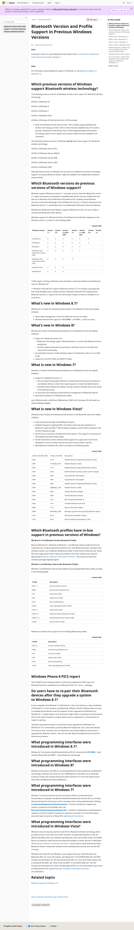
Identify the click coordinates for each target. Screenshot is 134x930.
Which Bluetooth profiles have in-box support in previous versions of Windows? (119, 49)
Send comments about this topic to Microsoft (49, 897)
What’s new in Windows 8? (118, 39)
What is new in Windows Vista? (119, 45)
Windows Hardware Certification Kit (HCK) (57, 557)
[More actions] (101, 19)
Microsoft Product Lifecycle (65, 9)
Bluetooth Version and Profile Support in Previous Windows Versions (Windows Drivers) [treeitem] (15, 29)
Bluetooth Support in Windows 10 (44, 883)
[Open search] (124, 3)
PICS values (78, 685)
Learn (34, 20)
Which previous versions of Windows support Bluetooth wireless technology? (119, 25)
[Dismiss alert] (131, 8)
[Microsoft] (4, 2)
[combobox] (14, 22)
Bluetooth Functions (75, 816)
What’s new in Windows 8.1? (118, 37)
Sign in (129, 3)
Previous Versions (44, 20)
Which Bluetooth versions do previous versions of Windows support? (119, 32)
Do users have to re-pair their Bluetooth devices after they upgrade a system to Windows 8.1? (119, 60)
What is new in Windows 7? (118, 42)
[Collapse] (26, 17)
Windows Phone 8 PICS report (119, 54)
